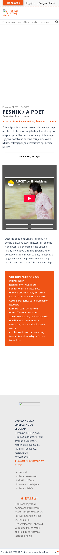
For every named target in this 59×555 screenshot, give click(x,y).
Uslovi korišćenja (25, 480)
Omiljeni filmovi (47, 3)
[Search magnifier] (56, 22)
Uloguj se (30, 3)
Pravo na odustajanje (27, 484)
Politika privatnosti (26, 476)
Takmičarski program (15, 116)
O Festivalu (22, 472)
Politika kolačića (24, 488)
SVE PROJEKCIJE (29, 156)
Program (6, 107)
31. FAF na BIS (22, 519)
